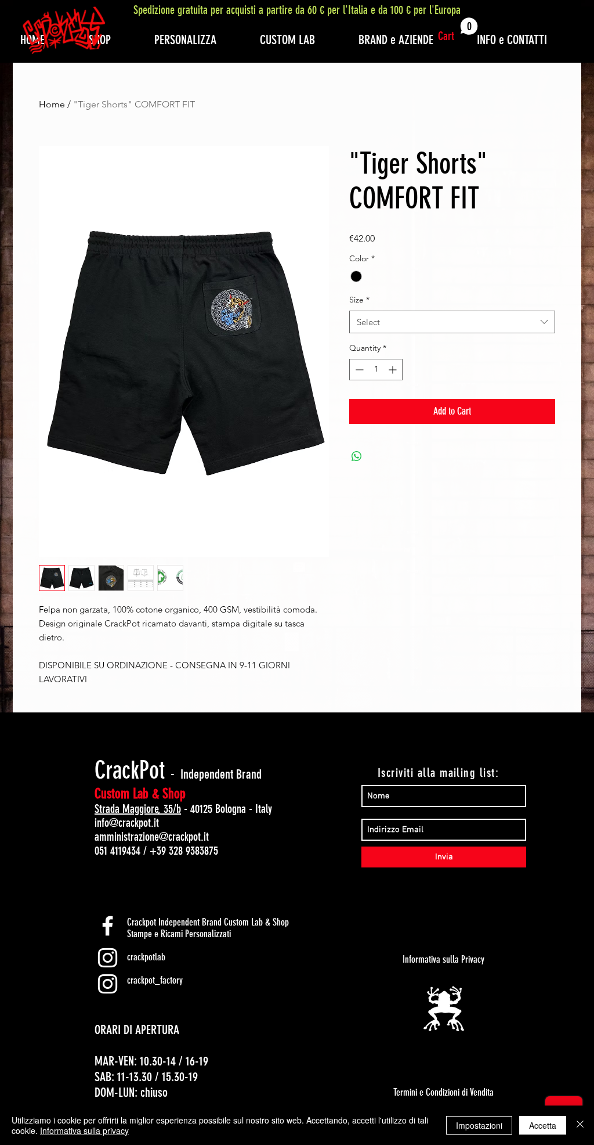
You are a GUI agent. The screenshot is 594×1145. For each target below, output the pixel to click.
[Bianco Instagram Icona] (108, 958)
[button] (458, 30)
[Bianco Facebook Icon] (108, 926)
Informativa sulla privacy (84, 1130)
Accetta (542, 1125)
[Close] (580, 1125)
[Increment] (393, 369)
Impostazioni (479, 1125)
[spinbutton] (375, 369)
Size (359, 299)
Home (52, 104)
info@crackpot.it (127, 823)
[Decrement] (358, 369)
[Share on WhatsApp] (357, 456)
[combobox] (452, 322)
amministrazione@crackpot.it (152, 837)
